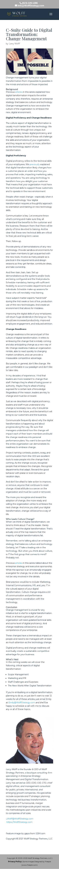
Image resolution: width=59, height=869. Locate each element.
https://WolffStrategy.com (19, 822)
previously (35, 164)
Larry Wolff (14, 43)
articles (18, 92)
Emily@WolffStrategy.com (21, 702)
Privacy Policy (14, 861)
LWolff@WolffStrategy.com (19, 818)
